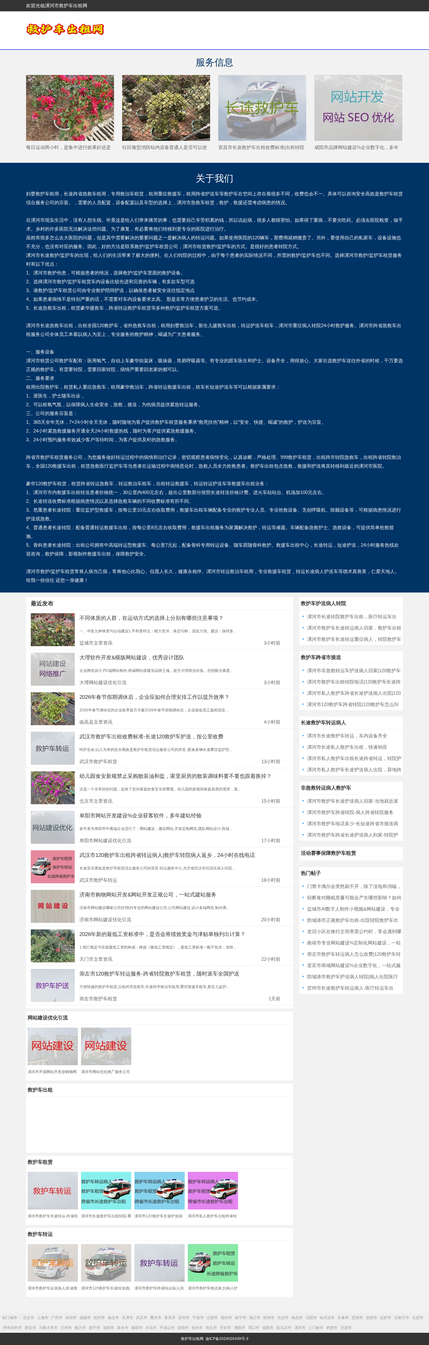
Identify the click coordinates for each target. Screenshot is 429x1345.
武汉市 (141, 1318)
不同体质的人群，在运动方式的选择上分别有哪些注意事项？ (151, 618)
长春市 (343, 1318)
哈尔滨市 (327, 1318)
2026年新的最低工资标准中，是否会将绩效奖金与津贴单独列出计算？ (162, 934)
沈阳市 (311, 1318)
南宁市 (240, 1318)
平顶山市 (167, 1328)
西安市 (30, 1328)
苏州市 (184, 1318)
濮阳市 (239, 1328)
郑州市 (268, 1318)
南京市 (113, 1318)
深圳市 (71, 1318)
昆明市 (357, 1318)
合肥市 (212, 1318)
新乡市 (122, 1328)
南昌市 (297, 1318)
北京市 (28, 1318)
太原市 (417, 1318)
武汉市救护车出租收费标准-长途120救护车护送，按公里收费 (151, 737)
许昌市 (151, 1328)
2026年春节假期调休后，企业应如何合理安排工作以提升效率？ (154, 697)
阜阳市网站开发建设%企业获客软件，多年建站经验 (140, 816)
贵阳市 (371, 1318)
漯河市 (300, 1328)
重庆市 (155, 1318)
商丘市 (211, 1328)
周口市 (253, 1328)
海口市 (254, 1318)
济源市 (346, 1328)
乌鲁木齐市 (48, 1328)
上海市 (42, 1318)
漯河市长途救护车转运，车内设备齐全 (347, 735)
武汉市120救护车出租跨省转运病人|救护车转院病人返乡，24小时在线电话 (167, 855)
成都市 (85, 1318)
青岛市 (170, 1318)
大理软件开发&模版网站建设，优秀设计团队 (131, 658)
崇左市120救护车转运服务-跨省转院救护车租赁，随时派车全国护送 (159, 974)
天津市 (127, 1318)
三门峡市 (315, 1328)
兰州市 (66, 1328)
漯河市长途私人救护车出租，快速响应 (347, 747)
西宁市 (94, 1328)
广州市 (56, 1318)
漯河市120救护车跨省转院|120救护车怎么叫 (353, 704)
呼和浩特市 (12, 1328)
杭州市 (99, 1318)
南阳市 (137, 1328)
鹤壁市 (332, 1328)
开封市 (225, 1328)
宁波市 (198, 1318)
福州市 (226, 1318)
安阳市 (183, 1328)
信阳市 (268, 1328)
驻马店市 (283, 1328)
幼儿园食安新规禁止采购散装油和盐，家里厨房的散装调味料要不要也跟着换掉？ (175, 776)
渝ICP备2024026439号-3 (226, 1339)
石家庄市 (401, 1318)
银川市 (80, 1328)
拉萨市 (385, 1318)
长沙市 (283, 1318)
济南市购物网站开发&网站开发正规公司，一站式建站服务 (147, 895)
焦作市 (197, 1328)
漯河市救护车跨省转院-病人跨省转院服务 (350, 812)
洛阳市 (108, 1328)
